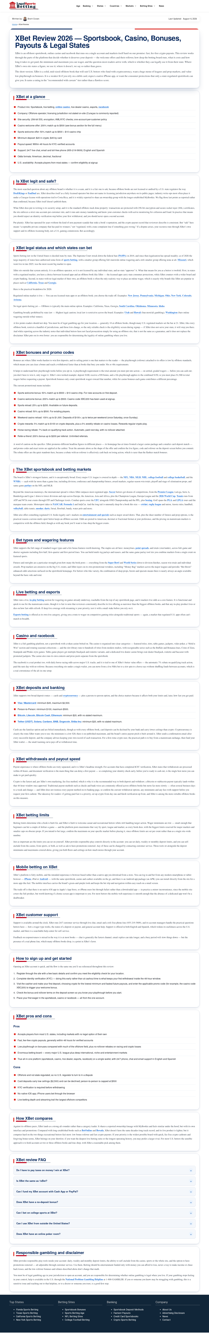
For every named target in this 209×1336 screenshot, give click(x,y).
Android (44, 879)
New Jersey (133, 295)
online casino (62, 107)
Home (14, 24)
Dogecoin (64, 721)
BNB (55, 721)
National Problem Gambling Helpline (84, 1279)
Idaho (161, 306)
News (161, 6)
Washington (171, 312)
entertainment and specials (95, 515)
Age (78, 6)
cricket (144, 504)
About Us (167, 1309)
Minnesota (152, 306)
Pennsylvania (146, 295)
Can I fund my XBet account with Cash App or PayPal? (47, 1191)
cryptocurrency (70, 695)
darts (47, 508)
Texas (41, 282)
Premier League (165, 492)
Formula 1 (69, 504)
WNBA (17, 481)
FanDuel (32, 193)
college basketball (176, 477)
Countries (114, 6)
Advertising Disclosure (173, 1313)
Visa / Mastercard (27, 702)
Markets (130, 6)
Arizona (17, 299)
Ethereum (56, 715)
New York (176, 295)
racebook (104, 107)
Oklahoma (140, 306)
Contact (166, 1319)
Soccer (112, 492)
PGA (169, 500)
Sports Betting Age (74, 1313)
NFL (126, 477)
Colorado (186, 295)
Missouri (182, 260)
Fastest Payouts (122, 1313)
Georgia (52, 282)
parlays (28, 485)
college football (155, 477)
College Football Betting (77, 1319)
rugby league (155, 504)
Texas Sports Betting (27, 1313)
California (32, 282)
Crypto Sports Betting (125, 1319)
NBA (131, 477)
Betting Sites (146, 6)
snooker (39, 508)
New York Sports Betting (28, 1319)
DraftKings (19, 193)
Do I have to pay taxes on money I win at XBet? (43, 1170)
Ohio (167, 295)
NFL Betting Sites (74, 1316)
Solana (38, 721)
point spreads (142, 548)
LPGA (180, 500)
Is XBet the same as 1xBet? (31, 1180)
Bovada (100, 1130)
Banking (87, 6)
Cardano (47, 721)
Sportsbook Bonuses (75, 1309)
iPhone (27, 879)
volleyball (18, 508)
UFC (96, 500)
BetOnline (87, 1130)
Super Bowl (113, 562)
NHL (144, 477)
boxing (148, 500)
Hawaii (137, 312)
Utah (127, 312)
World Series (130, 562)
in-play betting (37, 600)
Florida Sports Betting (27, 1309)
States (100, 6)
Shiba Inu (76, 721)
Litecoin (30, 715)
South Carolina (126, 306)
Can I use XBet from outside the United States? (43, 1223)
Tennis (180, 496)
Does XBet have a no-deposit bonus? (37, 1202)
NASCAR (58, 504)
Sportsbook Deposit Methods (129, 1309)
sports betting (70, 260)
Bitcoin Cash (43, 715)
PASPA (122, 255)
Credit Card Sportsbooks (126, 1316)
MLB (138, 477)
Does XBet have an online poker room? (38, 1234)
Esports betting (21, 614)
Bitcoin (21, 715)
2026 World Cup (167, 496)
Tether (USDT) (25, 721)
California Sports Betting (28, 1316)
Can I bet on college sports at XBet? (36, 1212)
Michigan (159, 295)
